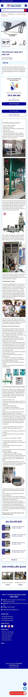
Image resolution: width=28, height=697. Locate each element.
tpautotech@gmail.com (13, 609)
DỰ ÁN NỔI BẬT (14, 521)
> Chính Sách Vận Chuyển (7, 632)
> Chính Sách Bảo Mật (6, 636)
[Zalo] (2, 626)
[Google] (12, 626)
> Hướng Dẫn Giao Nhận (7, 620)
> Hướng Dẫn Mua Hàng (7, 616)
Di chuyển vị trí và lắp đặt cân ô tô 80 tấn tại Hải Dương (19, 535)
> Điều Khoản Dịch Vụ (6, 638)
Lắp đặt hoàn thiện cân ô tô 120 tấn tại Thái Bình (18, 527)
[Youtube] (9, 626)
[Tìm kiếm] (25, 10)
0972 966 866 (14, 95)
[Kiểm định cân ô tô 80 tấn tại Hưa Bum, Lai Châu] (6, 544)
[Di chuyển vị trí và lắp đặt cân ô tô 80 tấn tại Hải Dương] (6, 536)
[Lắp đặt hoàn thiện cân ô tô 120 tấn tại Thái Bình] (6, 528)
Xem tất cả (14, 559)
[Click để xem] (14, 29)
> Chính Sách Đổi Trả (6, 640)
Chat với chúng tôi (14, 103)
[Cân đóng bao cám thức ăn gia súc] (20, 576)
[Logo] (14, 5)
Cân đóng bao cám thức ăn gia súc (20, 582)
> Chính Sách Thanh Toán (7, 634)
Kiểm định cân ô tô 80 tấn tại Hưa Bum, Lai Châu (18, 543)
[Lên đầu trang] (24, 679)
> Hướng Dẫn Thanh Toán (7, 618)
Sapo (17, 667)
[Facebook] (5, 626)
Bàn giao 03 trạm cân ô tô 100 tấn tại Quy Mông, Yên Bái (19, 551)
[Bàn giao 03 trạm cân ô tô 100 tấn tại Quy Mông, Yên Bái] (6, 552)
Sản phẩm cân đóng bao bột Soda (7, 582)
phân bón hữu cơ (15, 290)
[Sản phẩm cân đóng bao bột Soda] (7, 576)
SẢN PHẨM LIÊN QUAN (14, 567)
